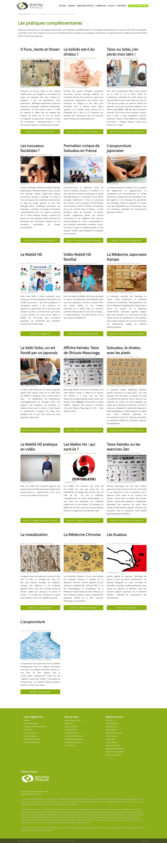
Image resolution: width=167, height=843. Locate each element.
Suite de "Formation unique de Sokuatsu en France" (83, 241)
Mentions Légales (30, 736)
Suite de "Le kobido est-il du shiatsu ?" (83, 131)
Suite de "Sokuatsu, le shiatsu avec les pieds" (126, 431)
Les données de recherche (74, 736)
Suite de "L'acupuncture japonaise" (127, 240)
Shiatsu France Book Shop (115, 748)
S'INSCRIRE (121, 5)
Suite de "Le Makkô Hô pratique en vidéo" (40, 520)
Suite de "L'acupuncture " (40, 692)
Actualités (109, 720)
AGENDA (71, 5)
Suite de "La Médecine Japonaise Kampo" (127, 333)
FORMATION (100, 5)
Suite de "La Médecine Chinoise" (83, 607)
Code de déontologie (31, 723)
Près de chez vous (112, 736)
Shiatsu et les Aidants (113, 745)
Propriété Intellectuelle (32, 739)
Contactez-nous (111, 727)
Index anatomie (111, 730)
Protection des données (32, 742)
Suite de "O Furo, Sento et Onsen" (40, 131)
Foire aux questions (30, 733)
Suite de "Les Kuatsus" (126, 607)
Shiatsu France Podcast (114, 755)
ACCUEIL (62, 5)
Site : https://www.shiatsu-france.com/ (34, 791)
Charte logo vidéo (112, 723)
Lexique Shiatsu (111, 742)
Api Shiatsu (69, 723)
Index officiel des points (114, 733)
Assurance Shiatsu (71, 727)
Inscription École (71, 730)
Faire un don (28, 730)
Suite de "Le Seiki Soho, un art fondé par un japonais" (40, 431)
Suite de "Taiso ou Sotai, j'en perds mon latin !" (127, 132)
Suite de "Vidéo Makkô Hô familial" (83, 333)
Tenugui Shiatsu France (73, 742)
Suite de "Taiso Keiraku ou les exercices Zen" (127, 521)
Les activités (110, 739)
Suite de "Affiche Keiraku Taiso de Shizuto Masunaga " (83, 431)
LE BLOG (111, 5)
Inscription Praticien (72, 733)
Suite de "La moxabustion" (40, 607)
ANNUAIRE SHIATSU (85, 5)
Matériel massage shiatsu (74, 739)
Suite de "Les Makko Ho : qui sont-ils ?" (83, 520)
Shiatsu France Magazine (114, 752)
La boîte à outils (70, 745)
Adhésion (27, 720)
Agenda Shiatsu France (73, 720)
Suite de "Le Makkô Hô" (40, 333)
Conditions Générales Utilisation (35, 727)
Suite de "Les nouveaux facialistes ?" (40, 240)
